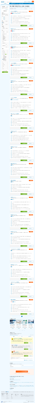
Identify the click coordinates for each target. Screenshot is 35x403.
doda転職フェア (16, 395)
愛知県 (4, 18)
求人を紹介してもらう (13, 3)
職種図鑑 (27, 396)
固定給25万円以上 (11, 366)
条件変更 (7, 6)
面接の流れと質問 (25, 395)
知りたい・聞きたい (22, 3)
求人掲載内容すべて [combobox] (4, 45)
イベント (30, 3)
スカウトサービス (3, 396)
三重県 (4, 19)
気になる (31, 25)
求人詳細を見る (23, 25)
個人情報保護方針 (4, 402)
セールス (7, 396)
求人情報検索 (2, 395)
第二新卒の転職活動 (32, 395)
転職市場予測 (22, 396)
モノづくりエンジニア (7, 395)
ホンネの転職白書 (25, 396)
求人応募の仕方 (23, 395)
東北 (11, 395)
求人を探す (5, 3)
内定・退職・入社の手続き (28, 395)
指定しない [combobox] (4, 32)
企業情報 (28, 396)
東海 (11, 396)
